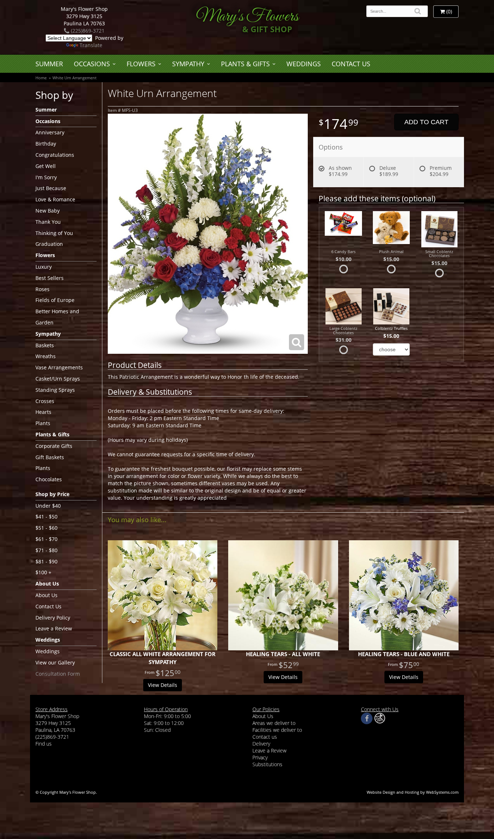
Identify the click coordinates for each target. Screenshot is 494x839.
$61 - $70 (46, 539)
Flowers (141, 63)
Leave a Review (53, 628)
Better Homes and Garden (57, 317)
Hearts (43, 411)
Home (41, 77)
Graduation (49, 243)
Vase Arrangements (59, 367)
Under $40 (48, 505)
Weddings (303, 63)
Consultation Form (57, 673)
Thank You (48, 221)
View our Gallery (55, 662)
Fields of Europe (54, 300)
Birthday (45, 143)
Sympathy (188, 63)
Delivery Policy (52, 617)
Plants (42, 423)
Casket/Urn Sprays (57, 378)
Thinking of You (54, 233)
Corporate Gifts (53, 445)
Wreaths (45, 356)
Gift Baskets (49, 457)
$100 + (43, 572)
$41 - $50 (46, 516)
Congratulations (54, 154)
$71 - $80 (46, 550)
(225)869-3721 (87, 30)
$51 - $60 (46, 527)
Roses (42, 289)
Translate (91, 45)
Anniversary (49, 132)
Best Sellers (49, 277)
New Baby (47, 210)
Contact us (264, 736)
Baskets (44, 345)
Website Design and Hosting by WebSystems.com (413, 792)
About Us (46, 595)
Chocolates (48, 479)
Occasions (92, 63)
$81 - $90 (46, 561)
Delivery (261, 743)
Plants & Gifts (245, 63)
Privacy (260, 757)
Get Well (45, 166)
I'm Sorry (46, 177)
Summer (49, 63)
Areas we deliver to (273, 723)
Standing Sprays (55, 389)
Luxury (43, 266)
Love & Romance (55, 199)
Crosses (44, 401)
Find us (43, 743)
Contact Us (351, 63)
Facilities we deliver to (277, 729)
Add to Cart (426, 122)
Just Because (50, 188)
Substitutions (267, 764)
